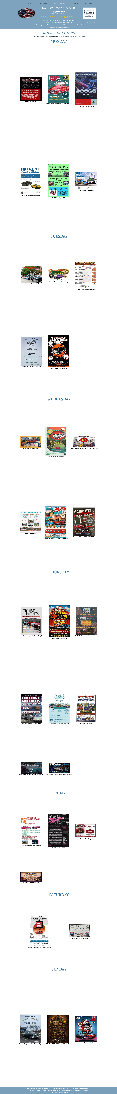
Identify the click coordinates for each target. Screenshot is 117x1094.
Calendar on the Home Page (61, 36)
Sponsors (63, 27)
